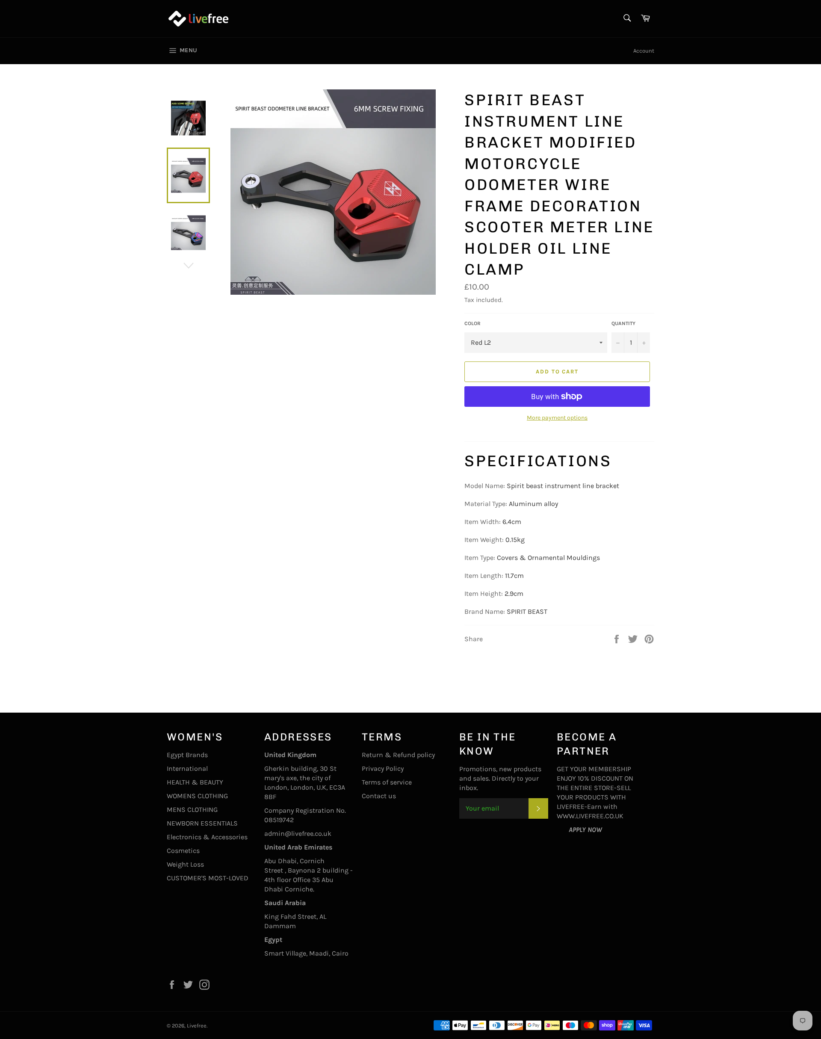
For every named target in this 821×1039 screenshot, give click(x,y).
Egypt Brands (187, 755)
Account (643, 50)
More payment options (557, 417)
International (187, 768)
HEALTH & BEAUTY (195, 782)
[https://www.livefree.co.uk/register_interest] (563, 830)
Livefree (197, 1025)
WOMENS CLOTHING (197, 796)
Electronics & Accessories (207, 837)
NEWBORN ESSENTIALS (202, 823)
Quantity (623, 323)
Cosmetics (183, 851)
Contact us (379, 796)
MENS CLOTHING (192, 809)
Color (472, 323)
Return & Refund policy (398, 755)
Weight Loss (185, 864)
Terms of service (387, 782)
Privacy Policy (383, 768)
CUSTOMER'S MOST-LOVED (207, 878)
